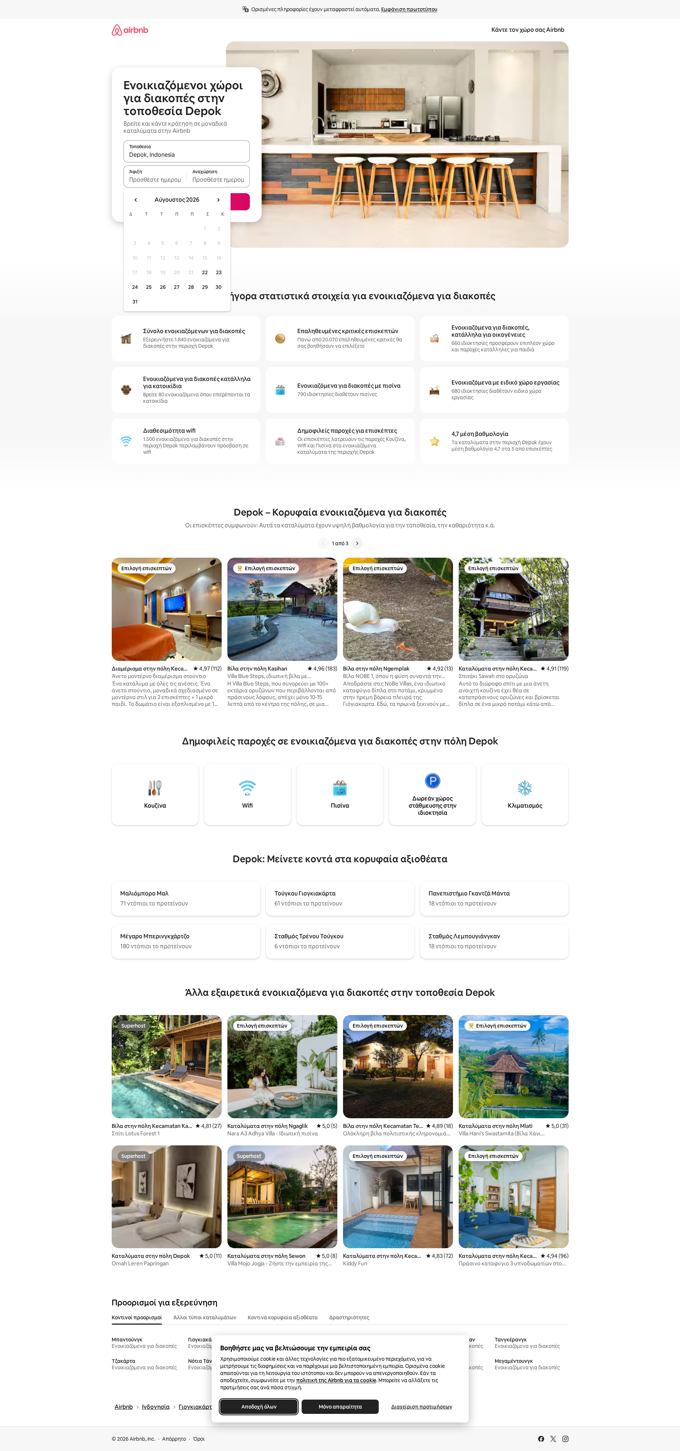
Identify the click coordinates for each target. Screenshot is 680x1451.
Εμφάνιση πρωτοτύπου (409, 9)
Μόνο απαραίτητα (340, 1407)
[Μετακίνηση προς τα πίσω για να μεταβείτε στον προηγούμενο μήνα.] (136, 200)
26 (163, 287)
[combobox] (186, 154)
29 (205, 287)
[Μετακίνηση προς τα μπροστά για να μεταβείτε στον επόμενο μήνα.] (218, 200)
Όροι (199, 1439)
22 (205, 272)
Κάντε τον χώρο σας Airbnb (528, 30)
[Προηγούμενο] (323, 543)
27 (177, 287)
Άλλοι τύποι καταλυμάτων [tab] (204, 1317)
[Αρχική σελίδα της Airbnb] (130, 30)
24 (135, 287)
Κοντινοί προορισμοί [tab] (137, 1317)
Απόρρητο (174, 1439)
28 (191, 287)
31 (134, 301)
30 (219, 287)
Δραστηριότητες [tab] (349, 1317)
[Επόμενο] (357, 543)
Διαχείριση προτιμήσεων (421, 1407)
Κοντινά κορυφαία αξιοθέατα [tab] (283, 1317)
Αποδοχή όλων (258, 1407)
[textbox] (155, 179)
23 (219, 272)
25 (149, 287)
